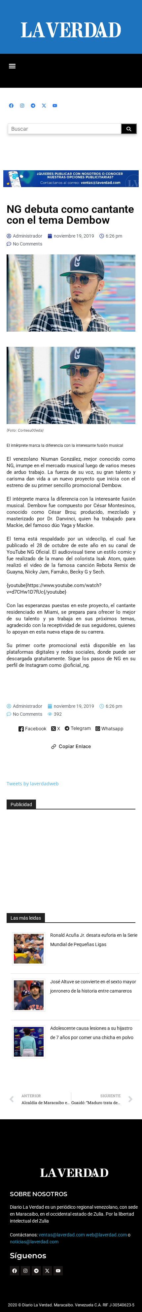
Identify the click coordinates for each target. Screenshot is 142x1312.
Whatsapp (112, 728)
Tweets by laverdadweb (33, 783)
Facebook (35, 728)
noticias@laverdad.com (34, 1241)
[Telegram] (33, 105)
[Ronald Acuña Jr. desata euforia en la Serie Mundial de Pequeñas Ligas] (31, 965)
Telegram (80, 728)
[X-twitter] (44, 105)
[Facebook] (11, 105)
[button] (12, 65)
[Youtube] (54, 105)
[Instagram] (22, 105)
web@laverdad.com (106, 1234)
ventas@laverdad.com (62, 1234)
